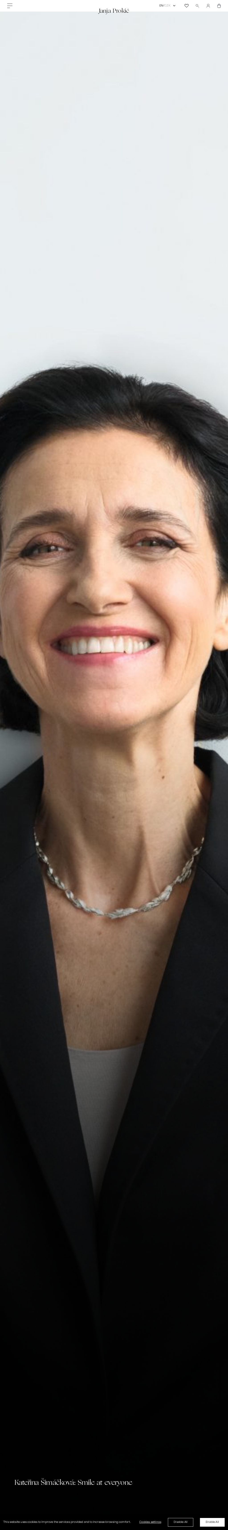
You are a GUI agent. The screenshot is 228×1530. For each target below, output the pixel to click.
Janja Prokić (114, 10)
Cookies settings (150, 1522)
